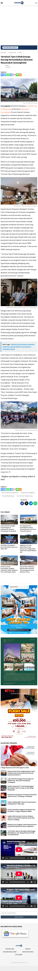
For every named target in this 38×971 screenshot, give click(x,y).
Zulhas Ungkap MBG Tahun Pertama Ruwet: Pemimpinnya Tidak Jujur (21, 803)
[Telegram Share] (31, 503)
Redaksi (27, 949)
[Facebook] (2, 74)
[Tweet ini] (26, 503)
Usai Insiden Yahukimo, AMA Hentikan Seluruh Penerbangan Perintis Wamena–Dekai (27, 569)
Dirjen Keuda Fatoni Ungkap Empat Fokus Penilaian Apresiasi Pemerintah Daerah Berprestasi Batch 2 (21, 773)
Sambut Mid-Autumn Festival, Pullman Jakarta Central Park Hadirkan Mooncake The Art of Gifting (21, 818)
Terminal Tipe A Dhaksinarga (25, 496)
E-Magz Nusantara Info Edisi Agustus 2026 (15, 768)
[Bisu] (32, 858)
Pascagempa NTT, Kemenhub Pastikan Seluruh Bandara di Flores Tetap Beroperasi (28, 528)
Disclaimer (18, 954)
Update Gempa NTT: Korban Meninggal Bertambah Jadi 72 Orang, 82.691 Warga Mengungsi (20, 788)
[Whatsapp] (8, 74)
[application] (19, 849)
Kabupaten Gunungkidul (28, 492)
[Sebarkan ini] (22, 503)
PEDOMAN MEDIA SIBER (9, 952)
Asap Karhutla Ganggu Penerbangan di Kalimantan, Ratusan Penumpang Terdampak (8, 528)
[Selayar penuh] (35, 858)
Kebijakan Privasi (27, 952)
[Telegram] (11, 74)
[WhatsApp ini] (35, 503)
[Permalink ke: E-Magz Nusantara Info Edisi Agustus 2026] (19, 755)
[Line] (17, 74)
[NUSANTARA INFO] (19, 2)
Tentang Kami (9, 949)
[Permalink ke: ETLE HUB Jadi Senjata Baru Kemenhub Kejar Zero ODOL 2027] (9, 539)
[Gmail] (14, 74)
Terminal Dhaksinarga (8, 496)
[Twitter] (5, 74)
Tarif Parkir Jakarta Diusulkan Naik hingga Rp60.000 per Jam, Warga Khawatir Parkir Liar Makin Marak (21, 833)
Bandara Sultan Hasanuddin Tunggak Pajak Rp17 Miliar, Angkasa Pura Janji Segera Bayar (9, 569)
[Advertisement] (19, 25)
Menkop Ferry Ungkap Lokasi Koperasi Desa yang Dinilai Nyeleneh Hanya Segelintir (22, 825)
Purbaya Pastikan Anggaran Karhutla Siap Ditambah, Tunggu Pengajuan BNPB (21, 810)
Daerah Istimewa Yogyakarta (10, 492)
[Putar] (3, 858)
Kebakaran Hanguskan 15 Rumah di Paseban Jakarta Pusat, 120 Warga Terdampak (22, 795)
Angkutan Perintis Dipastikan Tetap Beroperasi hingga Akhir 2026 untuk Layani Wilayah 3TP (28, 548)
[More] (20, 74)
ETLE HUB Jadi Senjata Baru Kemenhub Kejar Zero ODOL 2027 (9, 547)
